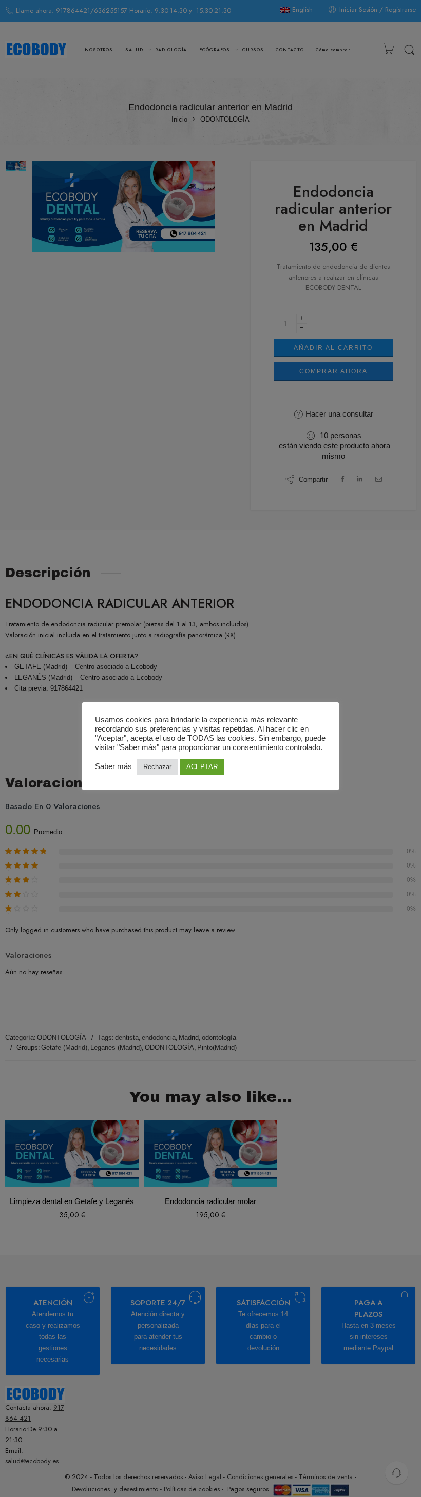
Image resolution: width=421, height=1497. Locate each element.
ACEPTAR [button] (202, 767)
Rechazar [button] (157, 767)
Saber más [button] (113, 766)
